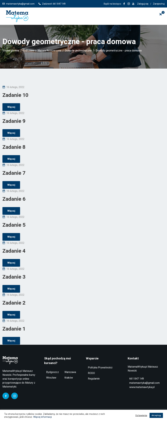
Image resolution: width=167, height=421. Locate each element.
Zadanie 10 (15, 95)
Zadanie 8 (13, 147)
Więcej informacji (42, 416)
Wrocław (51, 377)
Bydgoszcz (52, 372)
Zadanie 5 (13, 225)
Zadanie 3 (13, 277)
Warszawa (70, 372)
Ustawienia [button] (141, 415)
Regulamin (94, 378)
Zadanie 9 (13, 121)
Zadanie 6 (13, 199)
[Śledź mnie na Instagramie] (129, 3)
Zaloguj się (142, 3)
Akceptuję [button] (156, 415)
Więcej (11, 106)
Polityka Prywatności (100, 367)
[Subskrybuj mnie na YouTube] (133, 3)
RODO (91, 373)
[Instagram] (14, 396)
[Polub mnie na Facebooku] (124, 3)
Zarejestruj (159, 3)
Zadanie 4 (13, 251)
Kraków (68, 377)
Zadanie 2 (13, 303)
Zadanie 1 (13, 329)
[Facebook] (5, 396)
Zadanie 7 (13, 173)
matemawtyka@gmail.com (20, 3)
